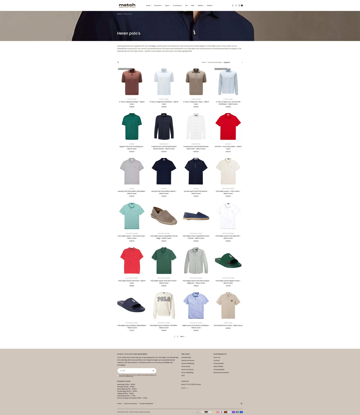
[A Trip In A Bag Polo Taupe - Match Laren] (196, 81)
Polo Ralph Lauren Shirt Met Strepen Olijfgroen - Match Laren (196, 282)
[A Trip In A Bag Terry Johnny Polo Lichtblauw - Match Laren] (228, 81)
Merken (200, 5)
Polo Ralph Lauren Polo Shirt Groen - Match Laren (164, 282)
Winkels (209, 5)
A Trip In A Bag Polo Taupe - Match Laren (196, 103)
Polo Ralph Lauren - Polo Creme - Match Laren (228, 192)
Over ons (217, 357)
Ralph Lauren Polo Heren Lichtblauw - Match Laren (196, 326)
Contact (217, 360)
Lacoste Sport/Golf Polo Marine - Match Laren (196, 192)
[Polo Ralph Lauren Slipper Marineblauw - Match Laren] (132, 305)
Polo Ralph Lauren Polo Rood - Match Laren (131, 282)
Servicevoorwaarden (221, 372)
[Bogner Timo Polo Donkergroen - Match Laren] (132, 126)
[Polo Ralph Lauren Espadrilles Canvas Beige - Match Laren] (164, 216)
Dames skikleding (187, 363)
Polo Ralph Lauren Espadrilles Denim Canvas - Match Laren (196, 237)
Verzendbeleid (219, 369)
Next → (183, 336)
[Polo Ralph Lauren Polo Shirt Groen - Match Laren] (164, 260)
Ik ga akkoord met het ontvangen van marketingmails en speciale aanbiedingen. (137, 375)
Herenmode (185, 366)
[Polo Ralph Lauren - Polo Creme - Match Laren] (228, 171)
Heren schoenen (187, 369)
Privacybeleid (219, 363)
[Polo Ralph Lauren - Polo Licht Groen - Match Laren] (132, 216)
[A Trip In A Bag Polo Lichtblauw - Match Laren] (164, 81)
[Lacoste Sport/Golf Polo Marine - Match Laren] (196, 171)
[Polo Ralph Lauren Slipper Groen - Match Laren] (228, 260)
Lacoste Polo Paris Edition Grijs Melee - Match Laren (132, 192)
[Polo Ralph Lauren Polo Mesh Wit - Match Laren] (228, 216)
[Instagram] (241, 403)
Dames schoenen (187, 360)
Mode (148, 5)
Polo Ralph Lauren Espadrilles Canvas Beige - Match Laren (164, 237)
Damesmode (186, 357)
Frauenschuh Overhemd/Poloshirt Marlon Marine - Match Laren (164, 147)
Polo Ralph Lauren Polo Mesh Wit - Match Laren (228, 237)
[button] (184, 388)
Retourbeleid (218, 366)
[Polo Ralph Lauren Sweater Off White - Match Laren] (164, 305)
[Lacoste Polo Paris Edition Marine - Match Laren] (164, 171)
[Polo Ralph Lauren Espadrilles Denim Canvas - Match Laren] (196, 216)
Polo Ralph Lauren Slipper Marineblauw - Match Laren (132, 326)
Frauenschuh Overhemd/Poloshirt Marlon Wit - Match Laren (196, 147)
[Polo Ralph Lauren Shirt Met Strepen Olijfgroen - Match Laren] (196, 260)
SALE (192, 5)
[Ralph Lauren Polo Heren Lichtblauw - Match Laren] (196, 305)
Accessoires (177, 5)
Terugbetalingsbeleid (146, 403)
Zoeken (119, 403)
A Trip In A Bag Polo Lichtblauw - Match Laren (164, 103)
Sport (167, 5)
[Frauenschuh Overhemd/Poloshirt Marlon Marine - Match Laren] (164, 126)
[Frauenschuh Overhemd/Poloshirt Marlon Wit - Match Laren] (196, 126)
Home (119, 14)
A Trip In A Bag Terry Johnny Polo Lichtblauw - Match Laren (228, 103)
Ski (186, 5)
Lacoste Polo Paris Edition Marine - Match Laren (164, 192)
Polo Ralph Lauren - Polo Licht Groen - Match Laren (132, 237)
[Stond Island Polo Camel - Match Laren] (228, 305)
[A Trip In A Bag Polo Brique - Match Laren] (132, 81)
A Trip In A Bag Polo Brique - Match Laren (132, 103)
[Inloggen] (232, 5)
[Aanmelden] (154, 371)
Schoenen (157, 5)
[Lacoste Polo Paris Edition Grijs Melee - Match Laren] (132, 171)
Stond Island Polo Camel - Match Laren (228, 325)
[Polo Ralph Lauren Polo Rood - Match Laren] (132, 260)
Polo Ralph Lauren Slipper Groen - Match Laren (228, 282)
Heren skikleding (187, 372)
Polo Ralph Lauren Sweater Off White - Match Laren (164, 326)
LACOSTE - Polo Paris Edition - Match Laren (228, 147)
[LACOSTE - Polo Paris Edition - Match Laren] (228, 126)
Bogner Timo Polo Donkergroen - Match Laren (132, 147)
